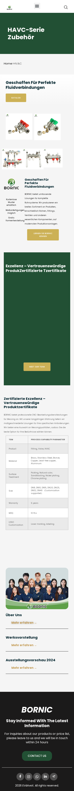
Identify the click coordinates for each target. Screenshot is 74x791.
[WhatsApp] (37, 776)
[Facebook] (20, 776)
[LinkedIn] (45, 776)
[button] (37, 6)
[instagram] (28, 776)
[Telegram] (53, 776)
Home (8, 63)
